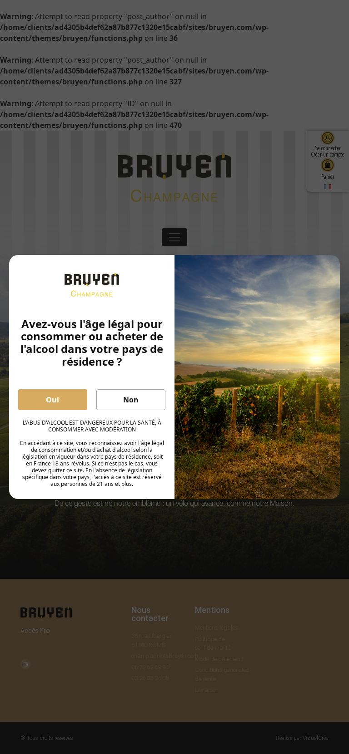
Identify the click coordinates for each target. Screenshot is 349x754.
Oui (52, 400)
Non (131, 400)
